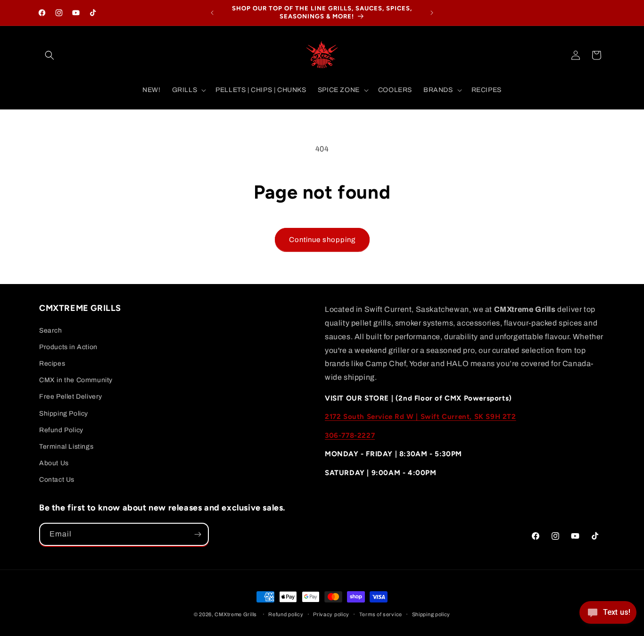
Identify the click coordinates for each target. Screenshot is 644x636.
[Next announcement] (431, 13)
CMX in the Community (76, 380)
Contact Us (56, 479)
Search (50, 330)
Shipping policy (431, 614)
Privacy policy (331, 614)
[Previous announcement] (212, 13)
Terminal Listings (66, 446)
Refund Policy (61, 430)
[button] (49, 55)
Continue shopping (322, 239)
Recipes (52, 363)
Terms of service (380, 614)
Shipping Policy (63, 413)
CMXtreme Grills (236, 614)
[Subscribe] (197, 534)
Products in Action (68, 347)
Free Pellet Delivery (70, 396)
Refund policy (285, 614)
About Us (54, 463)
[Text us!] (608, 615)
